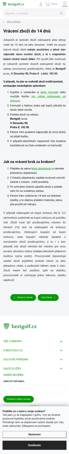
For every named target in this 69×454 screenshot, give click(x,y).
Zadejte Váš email (14, 381)
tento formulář (49, 92)
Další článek (46, 297)
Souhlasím (34, 445)
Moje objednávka (41, 168)
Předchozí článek (24, 297)
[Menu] (65, 4)
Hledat (61, 13)
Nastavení (34, 434)
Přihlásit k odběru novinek (18, 399)
